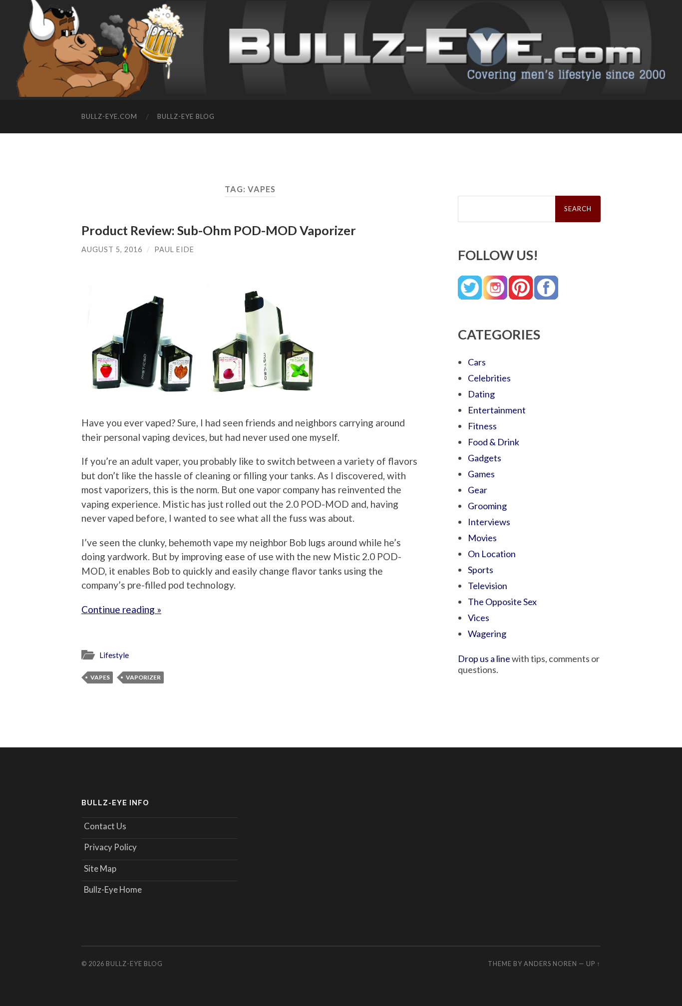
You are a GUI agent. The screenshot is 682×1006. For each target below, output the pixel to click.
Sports (480, 569)
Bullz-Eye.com (109, 116)
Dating (481, 393)
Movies (482, 537)
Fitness (482, 425)
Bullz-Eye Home (113, 889)
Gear (477, 489)
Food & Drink (493, 441)
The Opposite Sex (502, 601)
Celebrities (489, 377)
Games (481, 473)
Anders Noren (550, 964)
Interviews (489, 521)
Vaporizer (143, 677)
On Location (492, 553)
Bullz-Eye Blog (186, 116)
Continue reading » (121, 609)
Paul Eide (174, 249)
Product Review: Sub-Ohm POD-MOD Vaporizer (218, 230)
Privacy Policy (110, 847)
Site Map (100, 868)
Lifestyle (114, 655)
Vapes (100, 677)
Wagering (487, 633)
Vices (478, 617)
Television (487, 585)
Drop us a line (484, 658)
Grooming (487, 505)
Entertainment (497, 409)
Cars (477, 361)
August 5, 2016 (111, 249)
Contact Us (105, 826)
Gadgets (484, 457)
